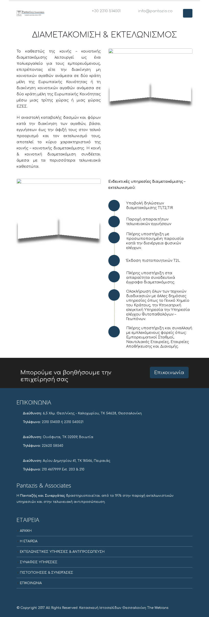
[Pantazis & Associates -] (31, 13)
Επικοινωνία (169, 372)
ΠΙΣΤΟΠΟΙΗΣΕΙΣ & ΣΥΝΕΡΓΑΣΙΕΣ (46, 572)
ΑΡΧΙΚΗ (26, 531)
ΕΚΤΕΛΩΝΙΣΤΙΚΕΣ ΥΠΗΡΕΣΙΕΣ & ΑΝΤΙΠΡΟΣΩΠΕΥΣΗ (62, 552)
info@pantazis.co (155, 11)
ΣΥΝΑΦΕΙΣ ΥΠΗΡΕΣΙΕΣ (38, 562)
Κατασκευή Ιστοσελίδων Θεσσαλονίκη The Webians (123, 608)
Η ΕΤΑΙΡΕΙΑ (28, 541)
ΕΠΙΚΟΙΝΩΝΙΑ (31, 583)
